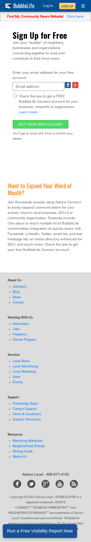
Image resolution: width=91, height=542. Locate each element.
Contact (18, 302)
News (17, 297)
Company (20, 286)
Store (16, 377)
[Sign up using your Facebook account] (68, 87)
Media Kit (20, 456)
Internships (21, 324)
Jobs (16, 329)
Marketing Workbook (28, 441)
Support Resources (27, 419)
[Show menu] (81, 6)
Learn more (28, 112)
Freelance (20, 334)
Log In (48, 6)
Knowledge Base (25, 403)
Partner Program (24, 339)
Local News (21, 361)
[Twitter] (33, 487)
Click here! (75, 16)
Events (18, 382)
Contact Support (25, 409)
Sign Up (67, 6)
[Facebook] (19, 487)
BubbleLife (23, 6)
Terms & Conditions (27, 414)
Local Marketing (24, 371)
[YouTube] (62, 487)
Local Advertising (25, 366)
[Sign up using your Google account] (75, 87)
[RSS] (74, 487)
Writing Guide (23, 451)
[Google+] (48, 487)
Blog (16, 292)
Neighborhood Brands (29, 446)
